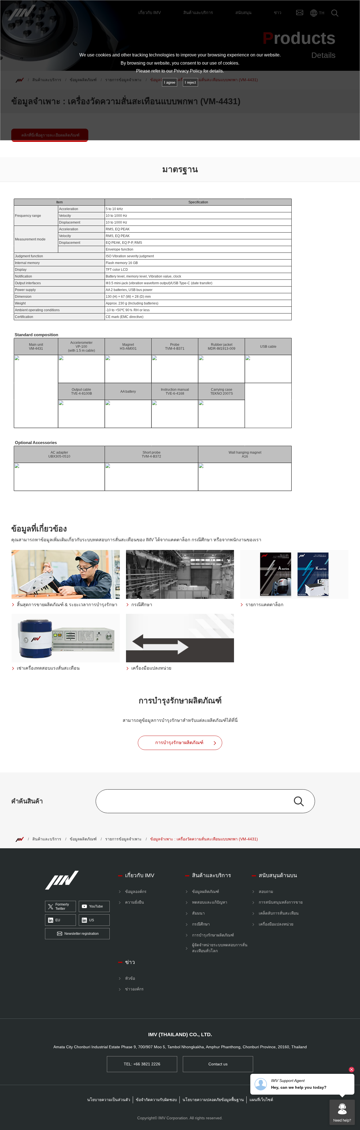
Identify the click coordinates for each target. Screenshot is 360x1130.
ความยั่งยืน (134, 902)
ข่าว (130, 962)
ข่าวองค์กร (134, 989)
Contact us (218, 1064)
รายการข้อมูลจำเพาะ (123, 839)
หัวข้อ (130, 978)
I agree (169, 82)
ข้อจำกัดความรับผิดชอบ (156, 1099)
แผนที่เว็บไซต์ (261, 1099)
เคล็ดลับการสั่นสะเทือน (279, 913)
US (91, 920)
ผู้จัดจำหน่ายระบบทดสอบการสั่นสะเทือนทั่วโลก (220, 948)
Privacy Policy (188, 71)
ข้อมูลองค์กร (136, 891)
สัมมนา (198, 913)
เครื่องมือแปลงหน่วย (276, 924)
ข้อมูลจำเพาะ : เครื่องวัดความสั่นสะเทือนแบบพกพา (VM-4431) (204, 839)
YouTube (96, 906)
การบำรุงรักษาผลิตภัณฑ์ (213, 935)
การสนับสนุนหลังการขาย (281, 902)
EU (57, 920)
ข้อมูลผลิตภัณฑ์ (83, 839)
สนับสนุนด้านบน (278, 875)
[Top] (19, 839)
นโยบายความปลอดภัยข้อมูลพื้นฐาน (213, 1099)
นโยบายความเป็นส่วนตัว (108, 1099)
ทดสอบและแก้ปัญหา (209, 902)
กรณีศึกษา (201, 924)
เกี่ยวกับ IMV (139, 875)
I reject (190, 82)
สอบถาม (266, 891)
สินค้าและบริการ (46, 839)
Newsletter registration (81, 934)
